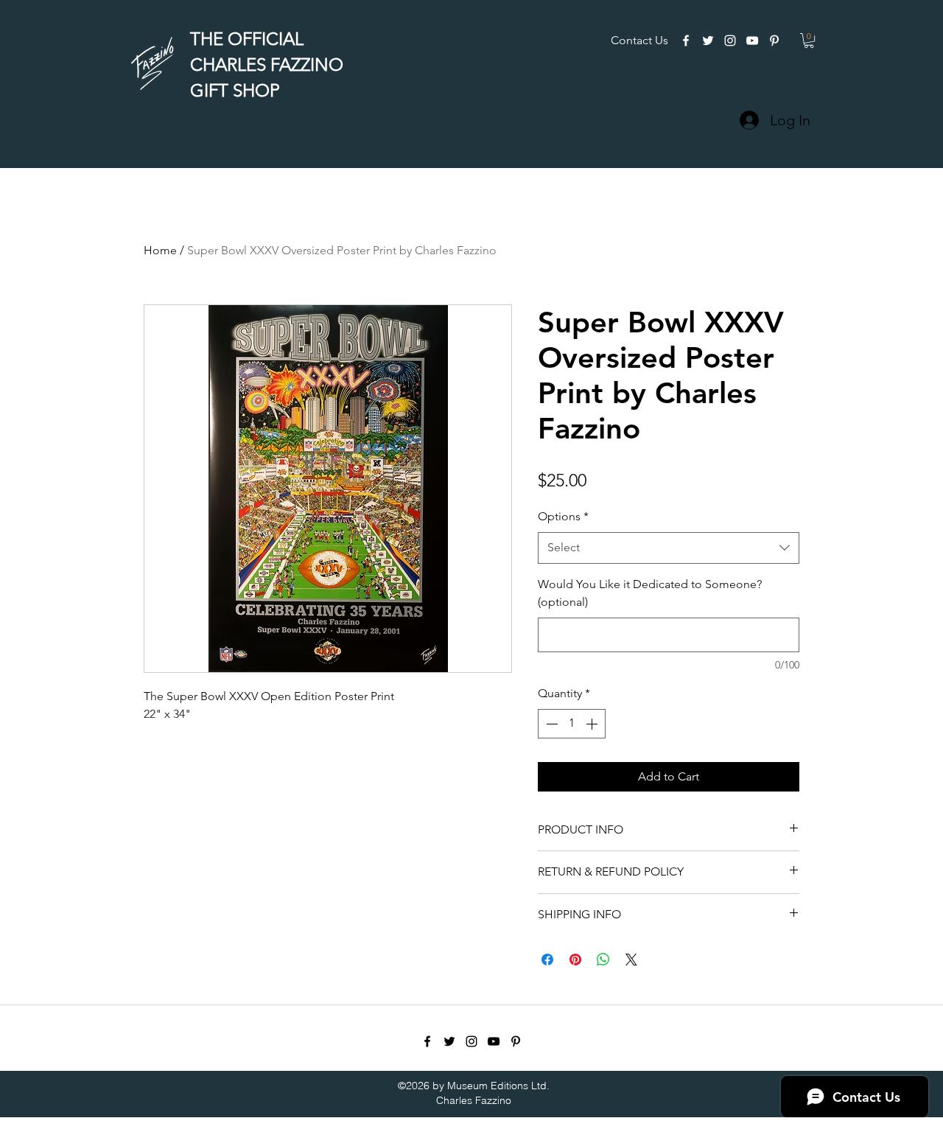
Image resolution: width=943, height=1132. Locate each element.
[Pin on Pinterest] (575, 959)
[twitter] (708, 40)
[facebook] (686, 40)
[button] (809, 40)
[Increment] (593, 724)
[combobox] (668, 548)
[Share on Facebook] (547, 959)
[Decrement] (550, 724)
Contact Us (639, 40)
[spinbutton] (572, 724)
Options (563, 516)
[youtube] (752, 40)
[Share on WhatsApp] (603, 959)
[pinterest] (774, 40)
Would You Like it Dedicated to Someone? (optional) (650, 593)
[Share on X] (631, 959)
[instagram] (730, 40)
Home (160, 250)
